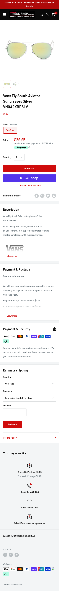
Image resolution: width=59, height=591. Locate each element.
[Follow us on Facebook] (5, 555)
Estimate (12, 424)
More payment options (30, 185)
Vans (5, 113)
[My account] (47, 14)
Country (7, 377)
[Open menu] (4, 14)
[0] (53, 14)
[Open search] (41, 14)
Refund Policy (10, 437)
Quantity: (7, 157)
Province (7, 391)
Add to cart (29, 168)
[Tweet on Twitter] (48, 195)
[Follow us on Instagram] (11, 555)
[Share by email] (54, 195)
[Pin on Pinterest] (42, 195)
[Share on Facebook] (36, 195)
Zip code (7, 405)
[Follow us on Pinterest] (17, 555)
